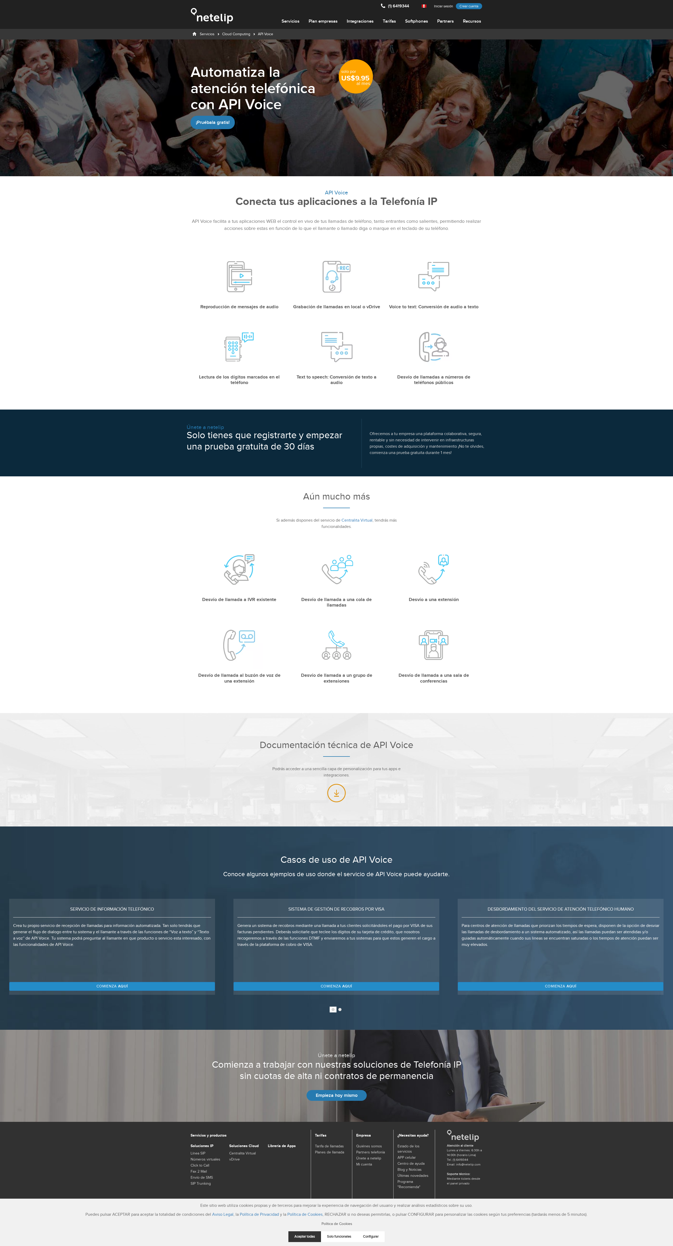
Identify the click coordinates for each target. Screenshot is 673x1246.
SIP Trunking (201, 1184)
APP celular (406, 1158)
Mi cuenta (364, 1164)
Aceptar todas (304, 1237)
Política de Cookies (305, 1214)
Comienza (114, 986)
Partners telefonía (370, 1152)
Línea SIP (198, 1153)
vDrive (234, 1159)
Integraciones (360, 21)
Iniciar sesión (443, 6)
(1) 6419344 (398, 6)
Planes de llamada (329, 1152)
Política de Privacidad (259, 1214)
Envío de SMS (202, 1178)
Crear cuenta (469, 6)
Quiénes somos (369, 1146)
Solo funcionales (339, 1237)
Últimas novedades (413, 1176)
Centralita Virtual (357, 520)
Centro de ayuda (411, 1164)
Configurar (371, 1237)
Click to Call (200, 1165)
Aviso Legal (222, 1214)
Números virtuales (205, 1159)
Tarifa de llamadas (329, 1146)
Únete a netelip (368, 1158)
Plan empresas (323, 21)
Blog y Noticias (409, 1170)
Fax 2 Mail (199, 1171)
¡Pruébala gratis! (213, 122)
